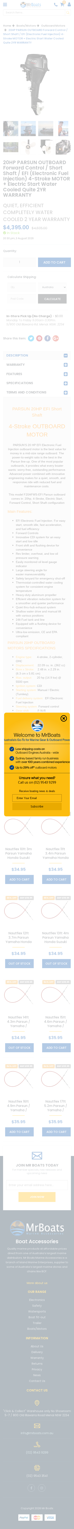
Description (17, 355)
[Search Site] (68, 12)
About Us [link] (37, 1346)
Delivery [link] (37, 1352)
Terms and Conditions (26, 392)
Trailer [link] (37, 1323)
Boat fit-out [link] (37, 1317)
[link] (31, 1488)
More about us (37, 1283)
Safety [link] (37, 1306)
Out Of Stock (19, 964)
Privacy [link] (37, 1369)
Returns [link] (37, 1364)
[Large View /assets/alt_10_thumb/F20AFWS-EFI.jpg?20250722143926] (10, 128)
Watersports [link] (37, 1311)
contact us (37, 1390)
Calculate (52, 299)
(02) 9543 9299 (45, 782)
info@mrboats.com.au (37, 1433)
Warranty (15, 364)
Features (14, 374)
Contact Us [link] (37, 1381)
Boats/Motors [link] (37, 1329)
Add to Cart (54, 262)
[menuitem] (31, 338)
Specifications (19, 383)
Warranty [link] (37, 1358)
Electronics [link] (37, 1300)
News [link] (37, 1375)
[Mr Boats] (30, 4)
